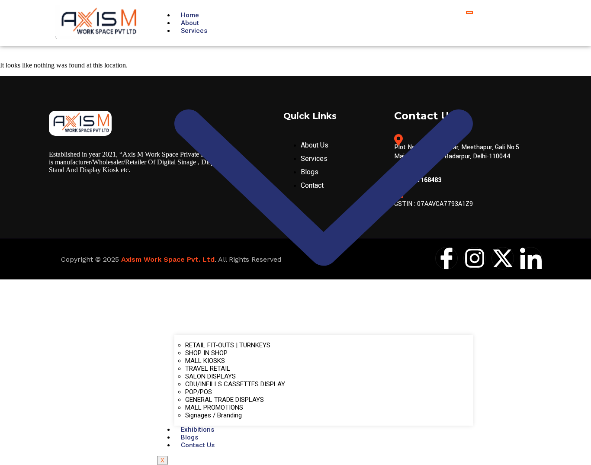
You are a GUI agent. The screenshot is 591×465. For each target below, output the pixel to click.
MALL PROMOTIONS (214, 407)
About (190, 23)
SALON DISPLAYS (210, 376)
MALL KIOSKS (205, 361)
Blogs (189, 437)
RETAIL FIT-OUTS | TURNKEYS (227, 345)
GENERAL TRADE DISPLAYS (224, 400)
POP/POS (198, 392)
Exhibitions (197, 429)
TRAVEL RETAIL (207, 368)
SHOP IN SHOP (206, 353)
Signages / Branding (213, 415)
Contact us (198, 445)
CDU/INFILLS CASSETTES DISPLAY (235, 384)
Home (190, 15)
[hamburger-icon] (469, 12)
